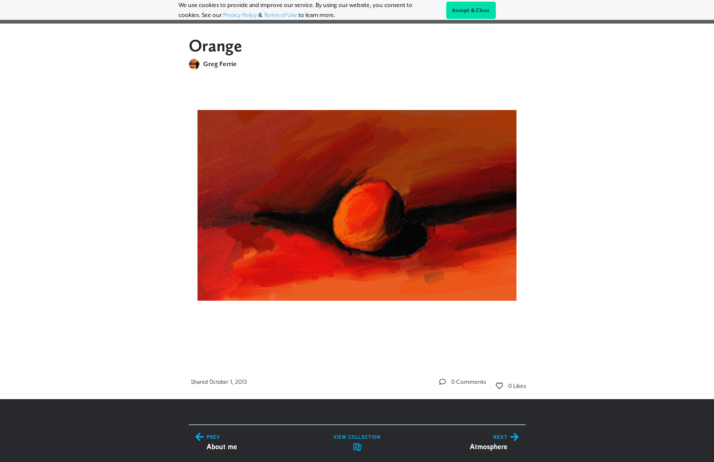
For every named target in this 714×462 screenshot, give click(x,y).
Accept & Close (471, 10)
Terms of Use (280, 15)
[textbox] (357, 202)
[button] (442, 381)
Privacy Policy (240, 15)
